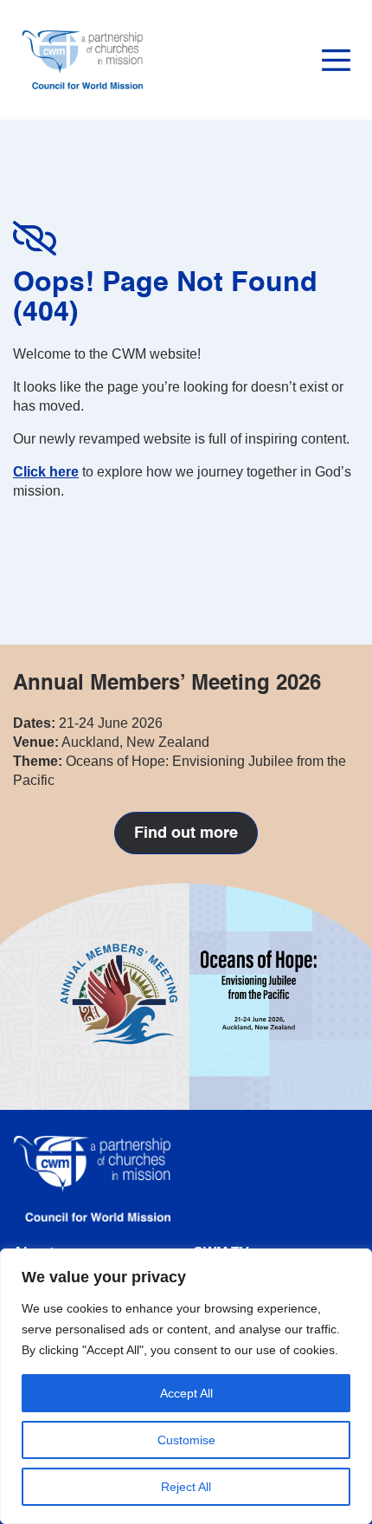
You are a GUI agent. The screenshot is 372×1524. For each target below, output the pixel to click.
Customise (186, 1440)
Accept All (186, 1393)
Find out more (186, 833)
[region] (186, 1386)
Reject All (186, 1487)
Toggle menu (336, 60)
